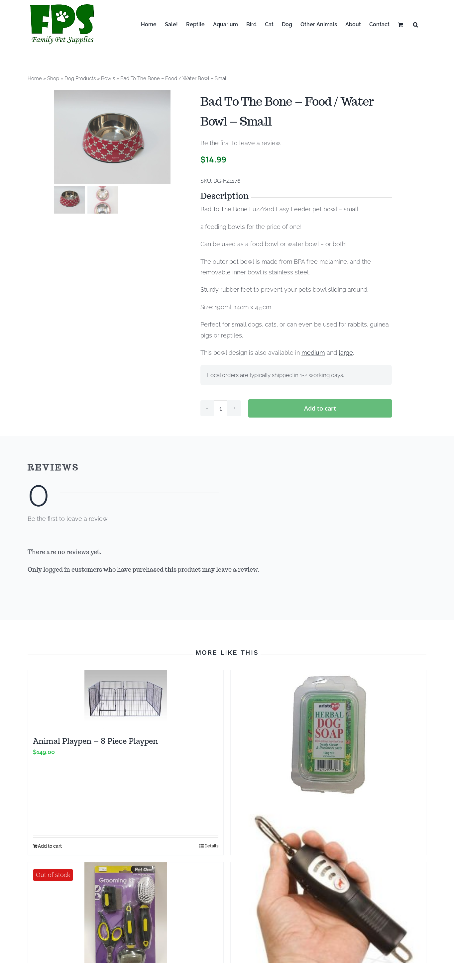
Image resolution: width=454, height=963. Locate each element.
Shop (53, 78)
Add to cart (320, 408)
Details (211, 845)
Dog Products (80, 78)
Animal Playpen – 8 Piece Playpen (95, 740)
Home (35, 78)
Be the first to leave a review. (240, 143)
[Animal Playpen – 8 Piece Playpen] (125, 699)
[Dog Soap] (328, 733)
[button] (415, 24)
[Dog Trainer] (328, 899)
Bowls (108, 78)
